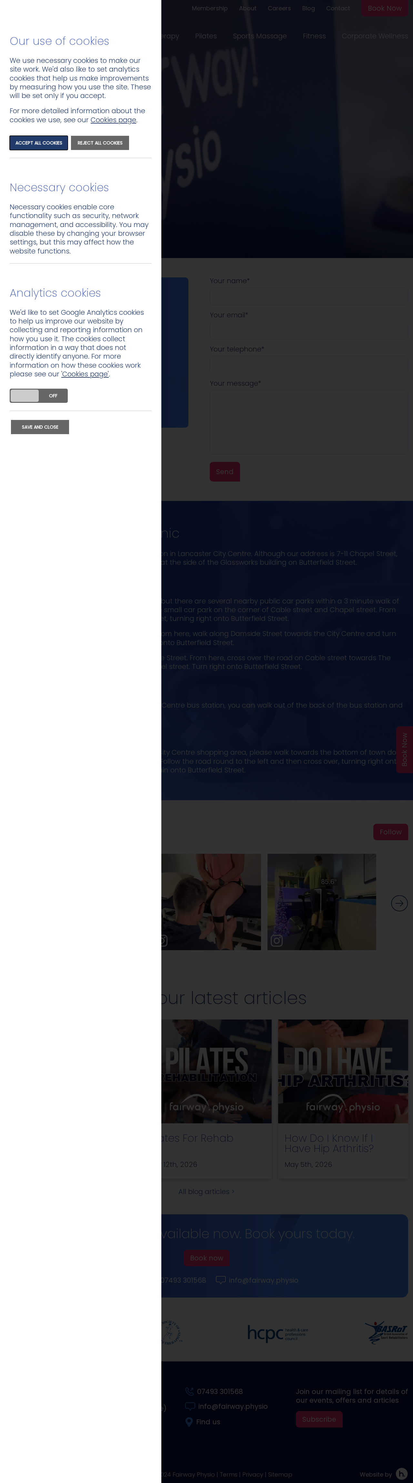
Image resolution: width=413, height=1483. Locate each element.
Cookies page (113, 119)
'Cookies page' (85, 374)
